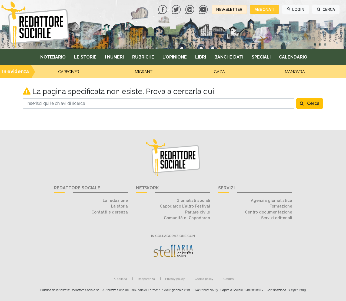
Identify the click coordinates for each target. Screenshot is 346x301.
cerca (328, 9)
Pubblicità (120, 279)
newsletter (229, 9)
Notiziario (53, 57)
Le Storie (85, 57)
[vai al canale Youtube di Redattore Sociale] (203, 9)
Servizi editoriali (276, 217)
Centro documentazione (268, 212)
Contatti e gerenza (109, 212)
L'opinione (174, 57)
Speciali (261, 57)
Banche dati (228, 57)
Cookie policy (204, 279)
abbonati (264, 9)
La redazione (115, 200)
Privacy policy (175, 279)
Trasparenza (146, 279)
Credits (229, 279)
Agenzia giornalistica (271, 200)
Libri (200, 57)
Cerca (313, 103)
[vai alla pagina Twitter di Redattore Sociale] (176, 9)
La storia (119, 206)
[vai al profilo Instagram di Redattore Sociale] (190, 9)
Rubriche (143, 57)
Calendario (293, 57)
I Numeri (114, 57)
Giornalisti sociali (193, 200)
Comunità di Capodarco (187, 217)
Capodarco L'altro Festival (185, 206)
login (297, 9)
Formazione (281, 206)
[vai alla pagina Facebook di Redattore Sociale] (163, 9)
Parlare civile (197, 212)
